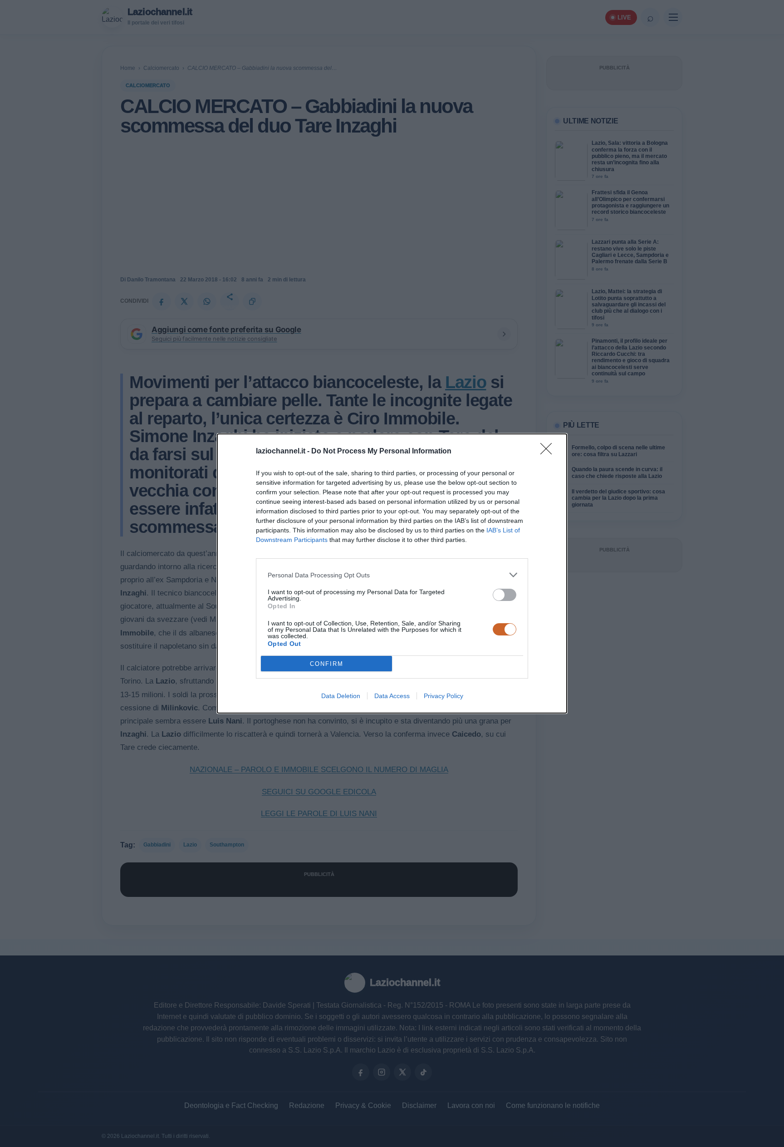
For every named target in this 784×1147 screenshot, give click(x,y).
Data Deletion (340, 695)
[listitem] (392, 575)
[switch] (504, 595)
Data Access (392, 695)
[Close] (549, 451)
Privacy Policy (443, 695)
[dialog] (392, 573)
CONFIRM (326, 663)
